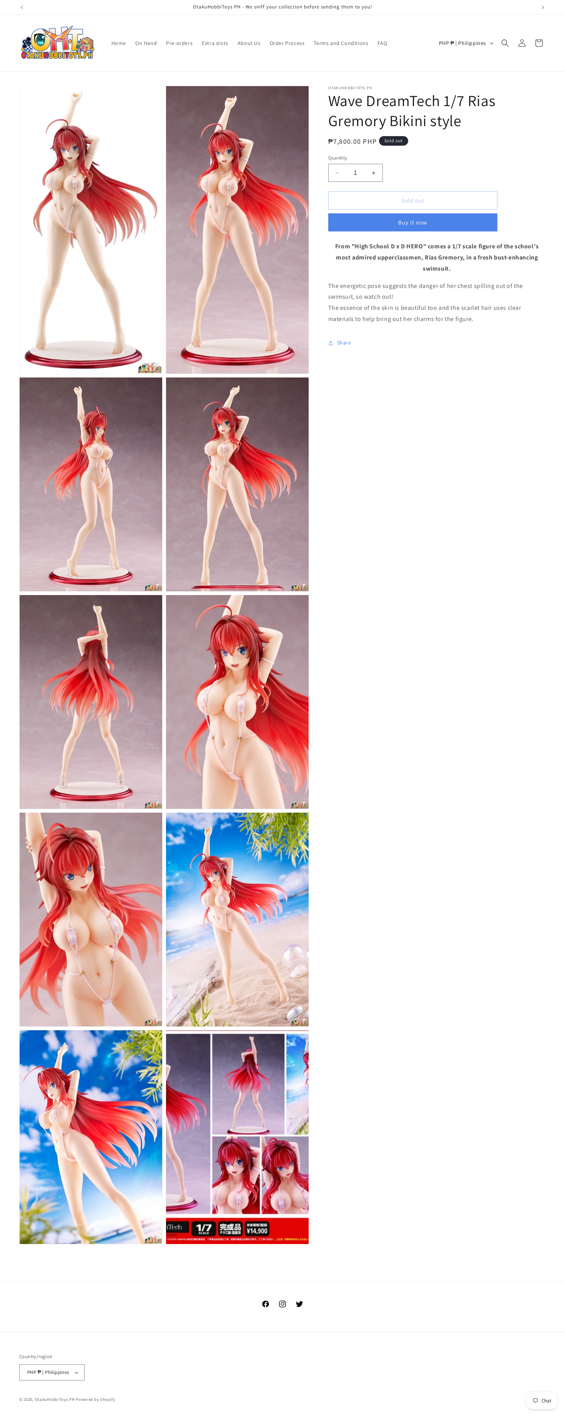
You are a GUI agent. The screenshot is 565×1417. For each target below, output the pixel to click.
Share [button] (344, 342)
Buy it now (412, 222)
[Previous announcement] (21, 7)
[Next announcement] (543, 7)
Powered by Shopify (95, 1399)
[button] (505, 43)
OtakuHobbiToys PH (55, 1399)
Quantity (337, 158)
